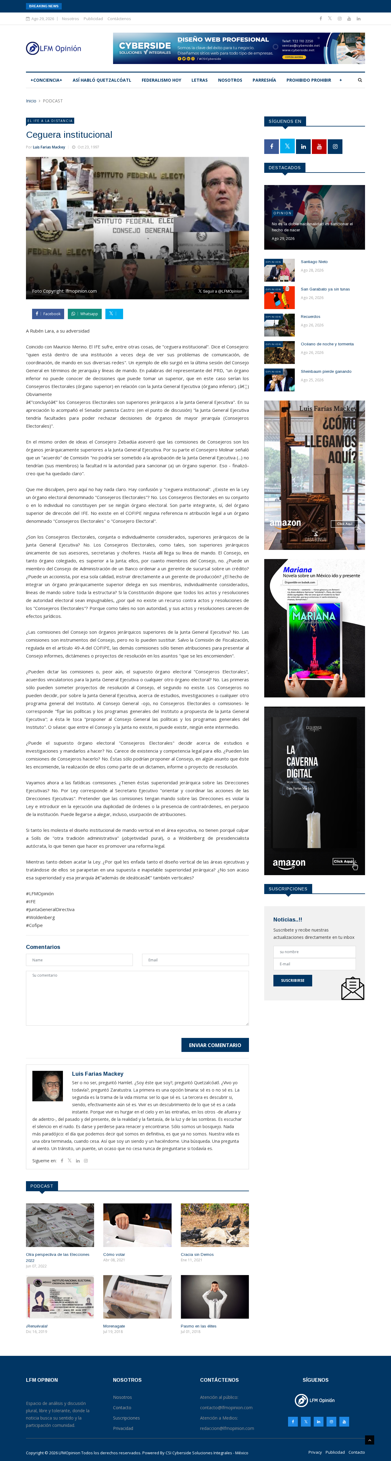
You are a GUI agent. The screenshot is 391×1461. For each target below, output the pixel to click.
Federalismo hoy (161, 80)
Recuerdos (310, 316)
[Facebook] (321, 18)
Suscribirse (293, 980)
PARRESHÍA (264, 80)
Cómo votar (114, 1254)
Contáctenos (119, 18)
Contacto (357, 1452)
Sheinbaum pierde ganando (326, 371)
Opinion (282, 213)
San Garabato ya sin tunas (325, 289)
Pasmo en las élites (199, 1326)
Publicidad (93, 18)
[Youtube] (349, 18)
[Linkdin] (358, 18)
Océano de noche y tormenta (327, 344)
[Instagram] (331, 1422)
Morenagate (114, 1326)
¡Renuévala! (37, 1326)
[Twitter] (330, 18)
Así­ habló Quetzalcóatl (102, 80)
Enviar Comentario (215, 1045)
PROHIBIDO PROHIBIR (309, 80)
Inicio (31, 101)
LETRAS (200, 80)
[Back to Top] (369, 1440)
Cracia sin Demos (197, 1254)
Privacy (315, 1452)
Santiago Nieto (314, 261)
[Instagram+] (340, 18)
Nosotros (70, 18)
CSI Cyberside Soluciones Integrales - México (207, 1453)
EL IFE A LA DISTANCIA (50, 121)
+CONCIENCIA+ (46, 80)
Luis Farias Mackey (49, 147)
